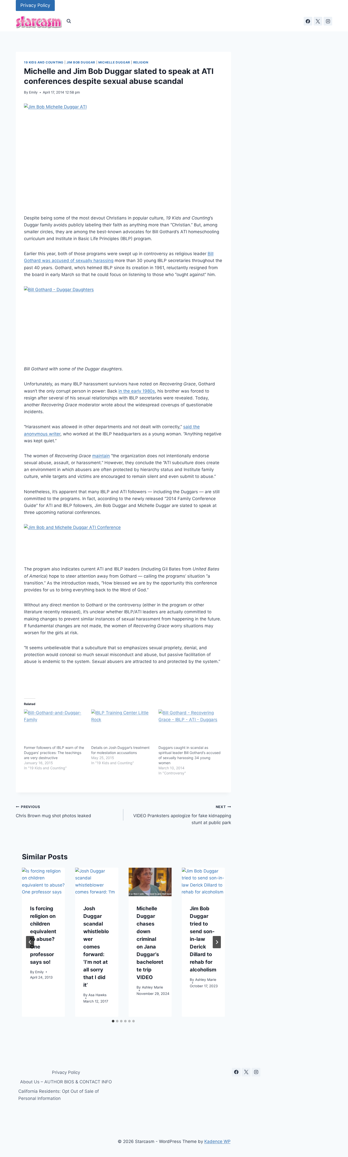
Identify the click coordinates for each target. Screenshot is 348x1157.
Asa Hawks (97, 995)
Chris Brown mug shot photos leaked (53, 811)
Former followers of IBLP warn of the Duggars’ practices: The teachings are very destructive (54, 752)
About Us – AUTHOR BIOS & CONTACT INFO (66, 1081)
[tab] (113, 1021)
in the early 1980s (136, 391)
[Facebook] (308, 21)
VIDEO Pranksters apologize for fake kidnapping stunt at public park (182, 815)
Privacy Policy (35, 5)
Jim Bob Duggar (80, 62)
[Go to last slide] (30, 942)
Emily (33, 92)
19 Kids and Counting (43, 62)
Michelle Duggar (114, 62)
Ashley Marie (152, 987)
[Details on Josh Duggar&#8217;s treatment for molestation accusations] (122, 727)
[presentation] (43, 882)
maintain (101, 455)
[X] (318, 21)
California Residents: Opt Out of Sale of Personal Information (58, 1095)
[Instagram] (328, 21)
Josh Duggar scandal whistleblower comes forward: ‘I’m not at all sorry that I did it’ (96, 946)
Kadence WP (217, 1141)
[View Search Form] (68, 21)
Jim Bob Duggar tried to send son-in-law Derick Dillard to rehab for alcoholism (203, 938)
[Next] (217, 942)
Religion (141, 62)
